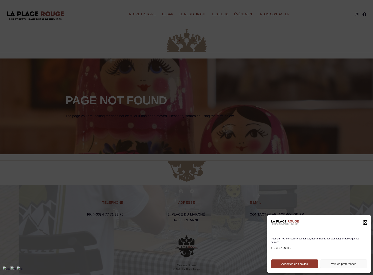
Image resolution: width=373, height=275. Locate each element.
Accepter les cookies (294, 263)
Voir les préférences (343, 263)
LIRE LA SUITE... (282, 247)
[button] (365, 222)
